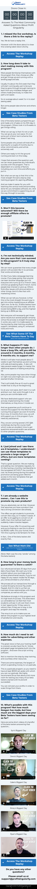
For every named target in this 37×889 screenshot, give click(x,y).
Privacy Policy (6, 887)
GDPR (25, 887)
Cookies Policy (17, 887)
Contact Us (32, 887)
